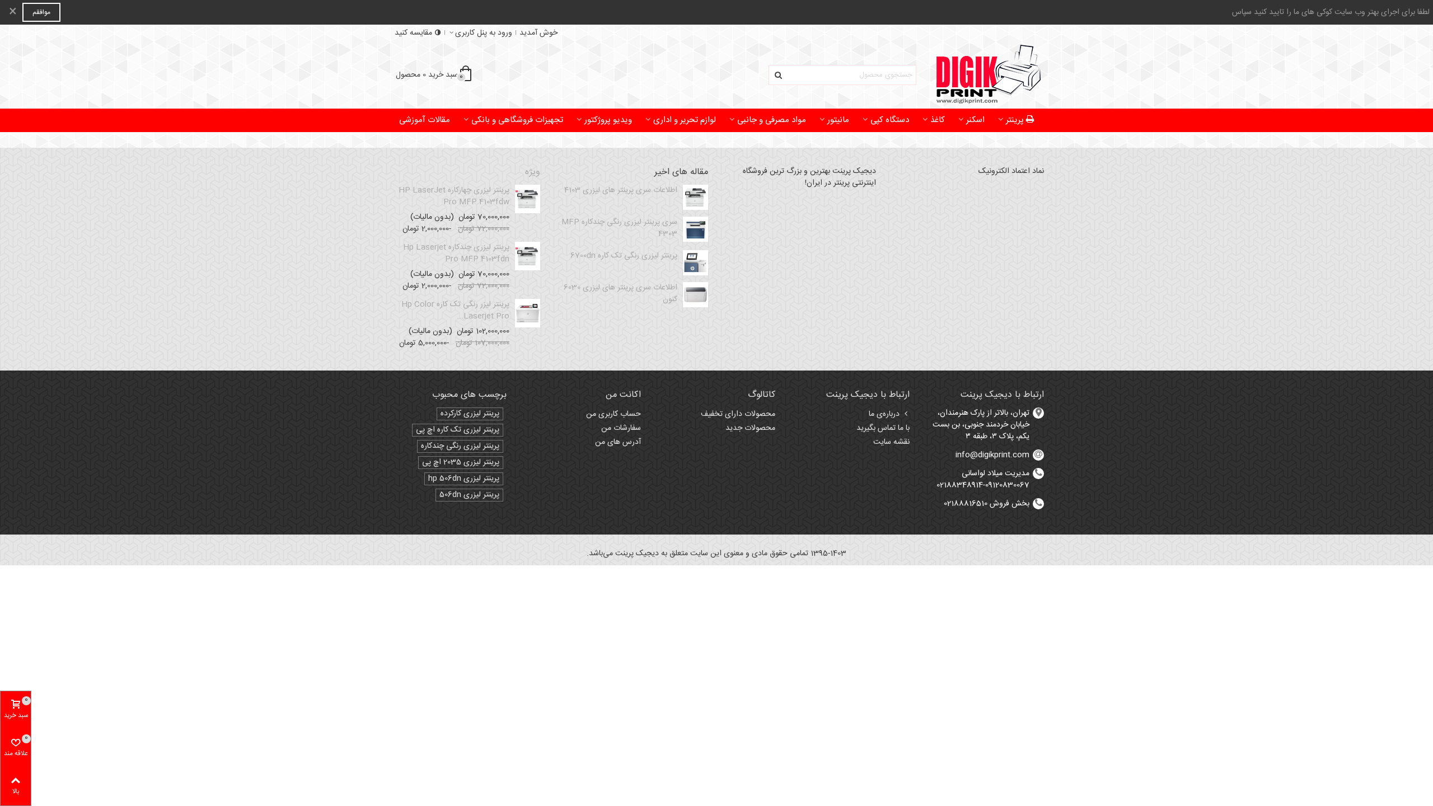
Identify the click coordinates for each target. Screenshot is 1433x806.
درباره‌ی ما (884, 414)
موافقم (41, 12)
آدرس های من (618, 442)
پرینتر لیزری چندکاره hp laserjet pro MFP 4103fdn (456, 253)
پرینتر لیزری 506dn (469, 495)
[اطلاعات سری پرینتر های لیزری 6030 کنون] (695, 294)
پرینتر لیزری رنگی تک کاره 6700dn (623, 256)
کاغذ (937, 120)
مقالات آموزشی (424, 120)
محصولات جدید (750, 428)
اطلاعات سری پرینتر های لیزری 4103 (620, 190)
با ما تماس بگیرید (883, 428)
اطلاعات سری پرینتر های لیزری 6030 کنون (620, 294)
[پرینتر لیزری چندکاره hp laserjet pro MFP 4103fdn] (527, 256)
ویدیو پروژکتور (608, 120)
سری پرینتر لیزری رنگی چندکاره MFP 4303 (619, 228)
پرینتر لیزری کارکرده (470, 413)
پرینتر (1015, 120)
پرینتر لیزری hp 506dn (463, 478)
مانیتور (838, 120)
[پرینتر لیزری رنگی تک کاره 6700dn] (695, 262)
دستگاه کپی (889, 120)
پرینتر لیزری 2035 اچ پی (460, 462)
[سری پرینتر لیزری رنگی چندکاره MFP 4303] (695, 229)
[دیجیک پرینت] (982, 75)
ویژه (532, 172)
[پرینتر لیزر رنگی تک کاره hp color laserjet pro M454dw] (527, 313)
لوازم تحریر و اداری (684, 120)
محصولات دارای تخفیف (738, 414)
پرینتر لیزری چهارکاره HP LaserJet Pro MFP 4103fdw (454, 196)
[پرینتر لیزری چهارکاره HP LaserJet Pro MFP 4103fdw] (527, 199)
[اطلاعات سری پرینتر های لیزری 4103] (695, 197)
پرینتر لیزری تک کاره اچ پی (457, 430)
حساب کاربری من (613, 414)
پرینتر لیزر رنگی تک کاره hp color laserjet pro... (455, 310)
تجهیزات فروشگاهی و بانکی (517, 120)
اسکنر (975, 120)
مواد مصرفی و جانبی (771, 120)
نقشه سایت (891, 442)
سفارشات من (621, 428)
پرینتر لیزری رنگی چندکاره (460, 446)
